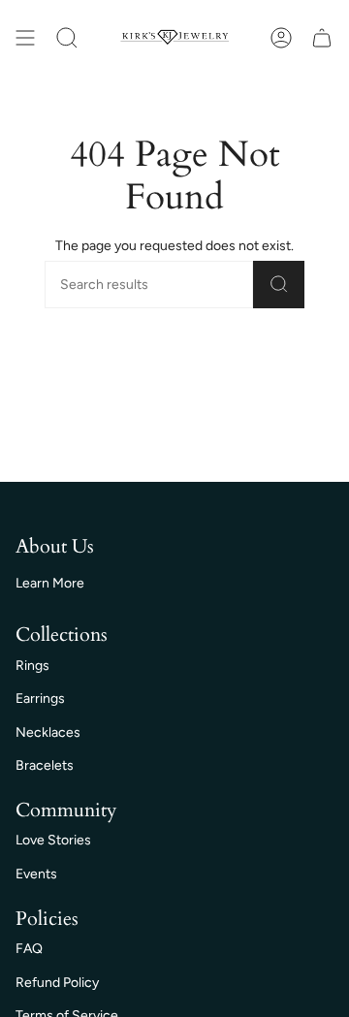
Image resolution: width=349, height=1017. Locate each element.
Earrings (40, 698)
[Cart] (321, 38)
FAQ (29, 948)
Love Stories (53, 840)
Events (36, 874)
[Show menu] (25, 38)
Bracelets (45, 765)
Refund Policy (57, 982)
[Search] (278, 284)
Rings (32, 665)
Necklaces (48, 732)
